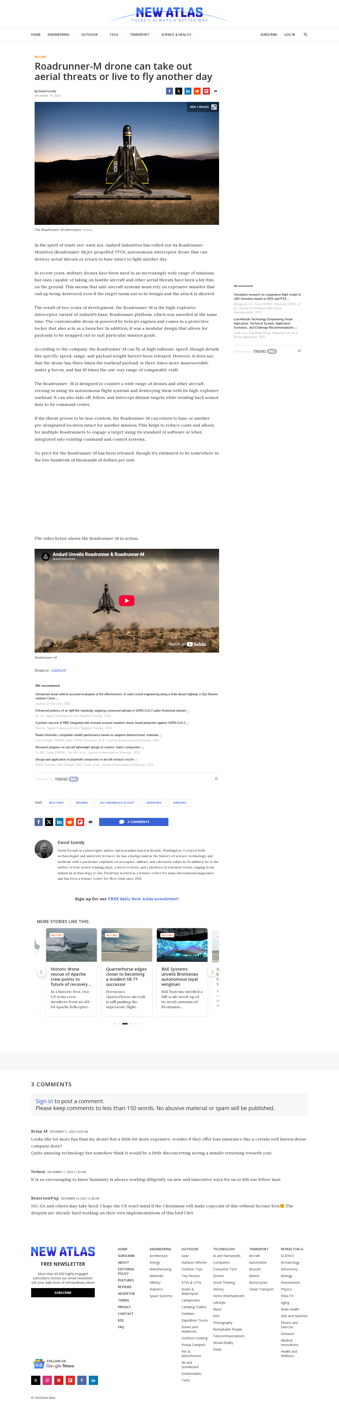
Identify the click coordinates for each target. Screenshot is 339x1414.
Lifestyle (219, 1302)
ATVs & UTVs (191, 1282)
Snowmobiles (191, 1373)
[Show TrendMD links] (216, 778)
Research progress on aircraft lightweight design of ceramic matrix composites (88, 747)
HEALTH (287, 1296)
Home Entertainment (228, 1296)
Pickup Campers (193, 1345)
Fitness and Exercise (289, 1324)
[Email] (215, 91)
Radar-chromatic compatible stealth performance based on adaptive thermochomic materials (97, 735)
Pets (216, 1316)
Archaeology (290, 1262)
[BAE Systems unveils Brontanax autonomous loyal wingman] (182, 945)
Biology (286, 1276)
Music (217, 1309)
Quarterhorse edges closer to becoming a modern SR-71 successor (126, 976)
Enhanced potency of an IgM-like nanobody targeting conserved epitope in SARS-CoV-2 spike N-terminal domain (111, 710)
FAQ (121, 1327)
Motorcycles (258, 1282)
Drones (218, 1276)
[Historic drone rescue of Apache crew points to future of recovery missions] (71, 945)
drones (82, 802)
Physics (286, 1289)
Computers (221, 1262)
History (218, 1289)
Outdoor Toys (191, 1269)
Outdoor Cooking (194, 1338)
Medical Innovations (289, 1342)
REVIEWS (124, 1287)
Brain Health (290, 1309)
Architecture (159, 1256)
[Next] (212, 972)
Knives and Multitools (189, 1329)
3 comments (138, 822)
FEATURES (126, 1280)
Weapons (154, 802)
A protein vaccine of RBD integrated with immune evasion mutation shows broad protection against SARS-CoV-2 (110, 723)
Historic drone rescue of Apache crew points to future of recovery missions (69, 979)
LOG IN (289, 34)
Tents (185, 1380)
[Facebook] (169, 91)
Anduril (58, 670)
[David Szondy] (44, 849)
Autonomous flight (117, 802)
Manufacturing (160, 1269)
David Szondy (71, 842)
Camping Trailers (194, 1307)
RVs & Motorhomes (191, 1353)
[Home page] (169, 14)
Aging (285, 1302)
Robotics (156, 1289)
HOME (36, 34)
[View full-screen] (214, 107)
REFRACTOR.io (292, 1249)
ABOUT (123, 1262)
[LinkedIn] (187, 91)
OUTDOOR (89, 34)
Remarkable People (227, 1329)
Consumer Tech (225, 1269)
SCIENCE (287, 1256)
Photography (222, 1322)
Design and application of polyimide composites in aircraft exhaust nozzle (85, 759)
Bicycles (255, 1269)
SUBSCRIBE (268, 34)
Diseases (287, 1333)
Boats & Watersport (189, 1291)
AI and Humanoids (227, 1256)
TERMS (123, 1300)
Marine (254, 1276)
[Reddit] (197, 91)
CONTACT (126, 1313)
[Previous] (41, 972)
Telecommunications (228, 1336)
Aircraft (254, 1256)
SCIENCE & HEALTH (176, 34)
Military (41, 57)
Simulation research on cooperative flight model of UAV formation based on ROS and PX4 (267, 296)
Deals (217, 1349)
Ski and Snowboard (190, 1364)
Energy (155, 1262)
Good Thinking (224, 1282)
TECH (114, 34)
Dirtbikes (188, 1313)
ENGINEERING (58, 34)
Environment (290, 1282)
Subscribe (62, 1292)
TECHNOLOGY (224, 1249)
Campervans (190, 1300)
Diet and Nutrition (294, 1316)
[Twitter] (178, 91)
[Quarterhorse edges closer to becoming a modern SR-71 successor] (126, 945)
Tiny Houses (190, 1276)
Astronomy (289, 1269)
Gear (185, 1256)
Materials (157, 1276)
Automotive (258, 1262)
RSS (121, 1320)
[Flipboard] (206, 91)
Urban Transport (261, 1289)
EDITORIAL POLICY (126, 1271)
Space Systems (161, 1296)
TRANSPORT (139, 34)
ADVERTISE (126, 1293)
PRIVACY (124, 1307)
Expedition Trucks (194, 1320)
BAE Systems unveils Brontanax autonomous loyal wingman (179, 976)
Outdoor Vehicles (194, 1262)
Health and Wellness (289, 1353)
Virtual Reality (223, 1342)
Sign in (44, 1101)
